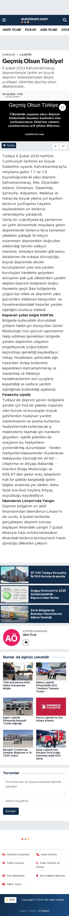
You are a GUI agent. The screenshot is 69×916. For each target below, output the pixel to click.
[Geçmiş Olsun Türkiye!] (34, 121)
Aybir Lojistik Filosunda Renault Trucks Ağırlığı (14, 721)
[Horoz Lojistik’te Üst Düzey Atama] (51, 706)
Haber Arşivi (14, 884)
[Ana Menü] (4, 20)
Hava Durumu (49, 854)
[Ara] (65, 20)
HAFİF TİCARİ (12, 29)
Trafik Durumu (15, 863)
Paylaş (11, 145)
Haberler (8, 55)
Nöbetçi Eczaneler (18, 854)
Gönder (10, 811)
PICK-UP (30, 29)
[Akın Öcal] (11, 637)
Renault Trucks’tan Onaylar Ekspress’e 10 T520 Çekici (17, 753)
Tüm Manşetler (15, 875)
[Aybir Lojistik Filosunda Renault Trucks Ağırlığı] (18, 706)
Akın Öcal (29, 634)
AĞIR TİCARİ (48, 29)
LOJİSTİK (25, 55)
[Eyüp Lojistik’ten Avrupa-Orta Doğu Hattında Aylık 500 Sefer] (51, 738)
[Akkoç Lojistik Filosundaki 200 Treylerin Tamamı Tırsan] (51, 671)
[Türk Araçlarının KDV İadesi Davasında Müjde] (18, 671)
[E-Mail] (26, 643)
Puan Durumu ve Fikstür (48, 865)
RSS (12, 899)
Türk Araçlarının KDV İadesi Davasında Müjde (16, 685)
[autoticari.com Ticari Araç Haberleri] (34, 20)
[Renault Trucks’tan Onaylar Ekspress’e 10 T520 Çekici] (18, 738)
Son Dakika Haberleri (52, 875)
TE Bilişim (44, 911)
